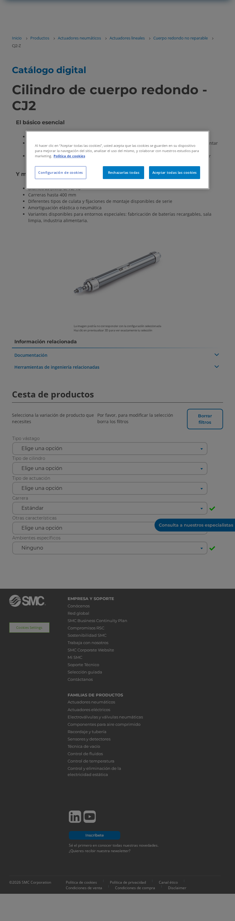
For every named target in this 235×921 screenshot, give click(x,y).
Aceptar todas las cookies (174, 172)
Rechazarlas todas (124, 172)
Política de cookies (69, 156)
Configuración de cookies (60, 172)
